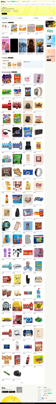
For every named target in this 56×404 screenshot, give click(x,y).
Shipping (39, 391)
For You (3, 4)
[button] (6, 29)
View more (21, 382)
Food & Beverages (33, 4)
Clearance (15, 4)
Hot (22, 4)
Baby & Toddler (49, 4)
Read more (4, 13)
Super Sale (11, 4)
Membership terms (40, 390)
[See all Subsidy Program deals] (42, 61)
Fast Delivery (27, 4)
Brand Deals (27, 61)
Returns (39, 392)
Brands (20, 4)
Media (38, 4)
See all (42, 37)
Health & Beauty (43, 4)
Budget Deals (6, 60)
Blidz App (28, 1)
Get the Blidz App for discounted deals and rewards (28, 403)
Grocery (7, 4)
